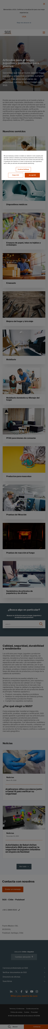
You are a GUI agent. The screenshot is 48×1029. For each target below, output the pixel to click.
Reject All (15, 175)
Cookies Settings (23, 169)
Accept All (32, 175)
